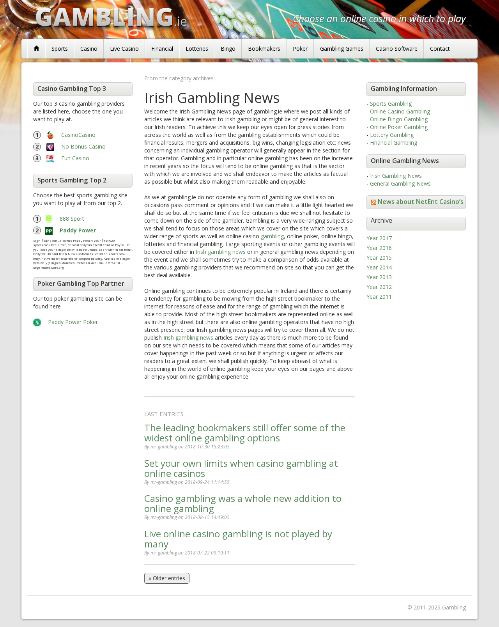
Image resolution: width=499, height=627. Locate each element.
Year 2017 (379, 238)
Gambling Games (341, 48)
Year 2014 (379, 267)
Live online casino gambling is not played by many (238, 538)
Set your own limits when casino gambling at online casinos (241, 468)
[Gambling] (36, 48)
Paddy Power (78, 230)
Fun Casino (75, 158)
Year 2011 (379, 296)
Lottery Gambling (392, 134)
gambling (272, 236)
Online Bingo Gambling (399, 119)
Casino (88, 48)
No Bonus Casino (83, 146)
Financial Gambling (393, 142)
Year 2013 (379, 277)
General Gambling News (400, 183)
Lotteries (197, 48)
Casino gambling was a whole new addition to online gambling (243, 503)
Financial (162, 48)
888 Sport (72, 218)
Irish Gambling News (396, 175)
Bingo (228, 48)
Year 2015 (379, 257)
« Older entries (167, 578)
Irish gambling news (221, 251)
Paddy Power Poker (73, 322)
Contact (440, 48)
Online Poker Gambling (399, 127)
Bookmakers (264, 48)
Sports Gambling (391, 103)
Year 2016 (379, 248)
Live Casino (124, 48)
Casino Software (397, 48)
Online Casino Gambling (400, 111)
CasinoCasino (78, 134)
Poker (300, 48)
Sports (59, 48)
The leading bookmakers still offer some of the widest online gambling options (244, 432)
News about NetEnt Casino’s (421, 201)
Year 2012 (379, 286)
